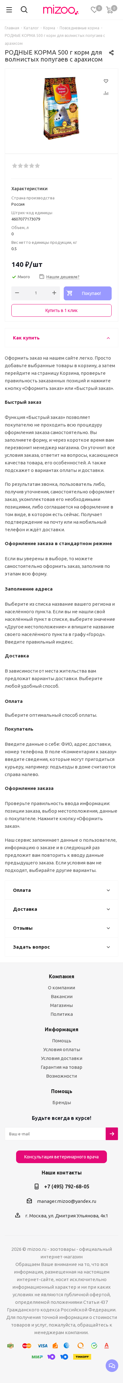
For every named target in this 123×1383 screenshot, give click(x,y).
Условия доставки (61, 1058)
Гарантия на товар (61, 1067)
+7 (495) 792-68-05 (66, 1186)
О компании (61, 987)
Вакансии (62, 996)
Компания (61, 976)
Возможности (61, 1076)
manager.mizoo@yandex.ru (66, 1201)
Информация (62, 1029)
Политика (61, 1014)
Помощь (61, 1040)
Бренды (61, 1102)
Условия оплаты (61, 1049)
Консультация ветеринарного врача (61, 1156)
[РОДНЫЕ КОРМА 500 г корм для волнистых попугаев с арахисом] (61, 108)
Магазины (61, 1005)
